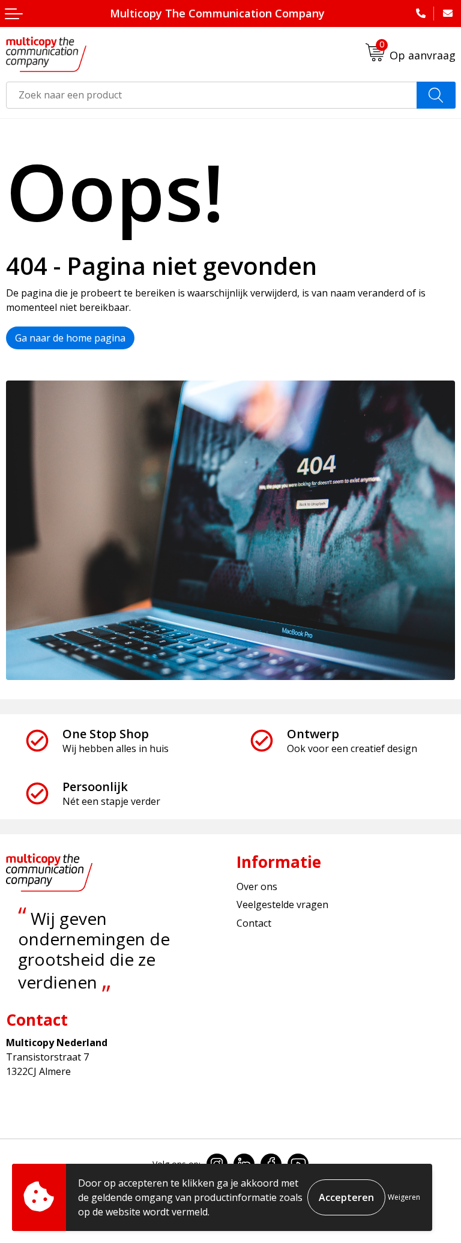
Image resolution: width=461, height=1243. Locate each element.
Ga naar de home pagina (70, 338)
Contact (254, 923)
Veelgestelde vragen (282, 904)
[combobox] (211, 95)
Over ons (257, 886)
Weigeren (404, 1197)
